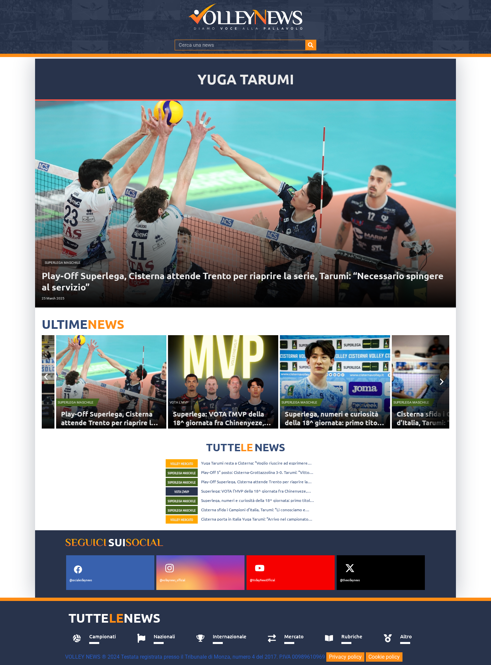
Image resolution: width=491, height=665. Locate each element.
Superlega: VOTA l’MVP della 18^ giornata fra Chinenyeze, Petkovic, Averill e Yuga (213, 423)
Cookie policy (384, 657)
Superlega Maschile (71, 402)
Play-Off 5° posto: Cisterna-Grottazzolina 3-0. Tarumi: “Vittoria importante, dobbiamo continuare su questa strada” (257, 472)
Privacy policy (345, 657)
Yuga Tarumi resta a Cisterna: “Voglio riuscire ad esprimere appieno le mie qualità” (254, 463)
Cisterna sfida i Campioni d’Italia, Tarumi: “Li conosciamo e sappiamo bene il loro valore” (253, 510)
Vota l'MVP (174, 402)
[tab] (97, 638)
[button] (46, 377)
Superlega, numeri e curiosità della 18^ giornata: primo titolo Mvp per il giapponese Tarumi (329, 423)
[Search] (310, 45)
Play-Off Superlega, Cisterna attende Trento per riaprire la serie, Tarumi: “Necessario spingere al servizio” (254, 482)
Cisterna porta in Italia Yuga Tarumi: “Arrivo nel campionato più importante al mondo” (254, 519)
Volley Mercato (181, 463)
